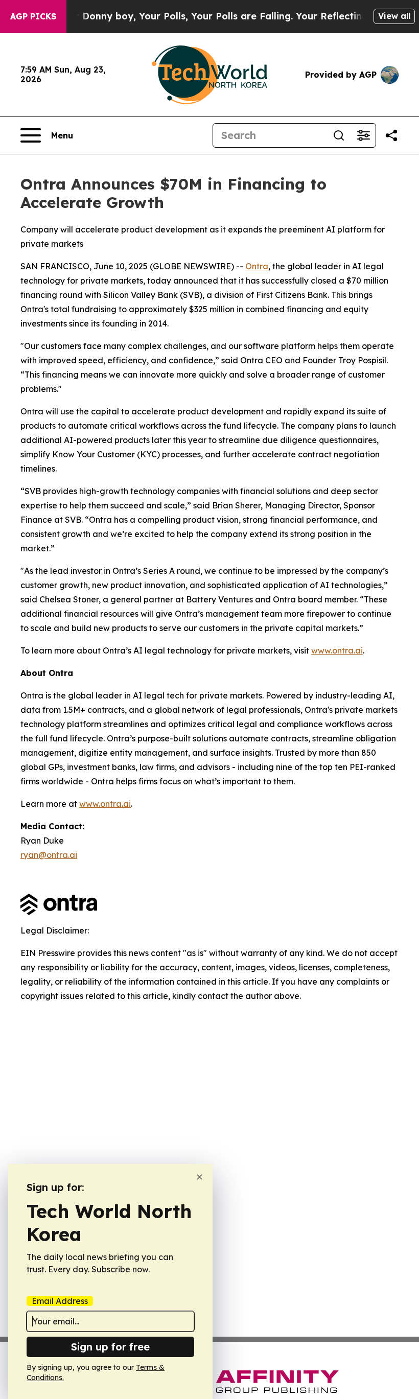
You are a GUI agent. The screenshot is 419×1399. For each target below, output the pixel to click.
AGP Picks (33, 16)
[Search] (339, 135)
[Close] (199, 1177)
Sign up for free (110, 1346)
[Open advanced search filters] (363, 135)
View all (394, 16)
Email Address (60, 1301)
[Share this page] (391, 135)
